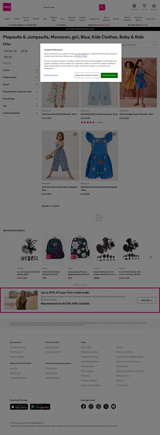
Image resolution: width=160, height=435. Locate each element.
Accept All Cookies (109, 75)
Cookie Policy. (81, 56)
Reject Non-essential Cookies (87, 75)
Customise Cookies (51, 75)
